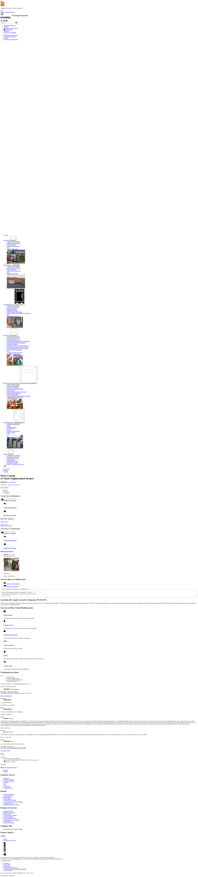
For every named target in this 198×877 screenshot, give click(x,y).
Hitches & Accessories (9, 812)
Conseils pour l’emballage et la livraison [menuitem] (19, 313)
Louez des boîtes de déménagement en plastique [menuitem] (18, 396)
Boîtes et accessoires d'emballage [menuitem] (12, 383)
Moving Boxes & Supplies (10, 815)
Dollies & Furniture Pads (10, 800)
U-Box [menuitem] (9, 304)
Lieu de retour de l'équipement (11, 594)
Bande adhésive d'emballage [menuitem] (14, 393)
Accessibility (7, 786)
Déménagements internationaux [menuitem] (14, 312)
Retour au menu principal (13, 242)
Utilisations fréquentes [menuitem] (12, 310)
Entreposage (14, 335)
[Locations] (6, 21)
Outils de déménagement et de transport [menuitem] (16, 392)
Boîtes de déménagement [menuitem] (13, 386)
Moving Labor (7, 814)
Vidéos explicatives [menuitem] (11, 244)
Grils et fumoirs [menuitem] (10, 460)
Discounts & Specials (9, 822)
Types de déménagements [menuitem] (13, 431)
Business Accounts (8, 811)
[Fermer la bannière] (2, 1)
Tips (5, 783)
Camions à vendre (8, 665)
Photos (6, 493)
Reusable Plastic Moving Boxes (11, 804)
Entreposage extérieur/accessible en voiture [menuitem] (17, 348)
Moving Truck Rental (9, 794)
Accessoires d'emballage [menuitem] (13, 387)
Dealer (5, 839)
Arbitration (6, 863)
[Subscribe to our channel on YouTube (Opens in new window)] (5, 855)
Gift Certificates (7, 821)
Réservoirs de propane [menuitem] (12, 463)
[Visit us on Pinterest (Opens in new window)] (5, 848)
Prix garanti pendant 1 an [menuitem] (10, 25)
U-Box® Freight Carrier (10, 840)
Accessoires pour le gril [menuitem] (12, 458)
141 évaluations (12, 482)
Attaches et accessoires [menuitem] (12, 249)
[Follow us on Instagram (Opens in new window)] (5, 846)
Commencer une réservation (13, 268)
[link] (18, 18)
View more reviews (5, 750)
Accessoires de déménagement (11, 635)
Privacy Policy (7, 864)
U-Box (19, 304)
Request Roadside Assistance (9, 767)
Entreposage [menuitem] (7, 335)
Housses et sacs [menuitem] (10, 390)
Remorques (13, 240)
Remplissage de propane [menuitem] (13, 457)
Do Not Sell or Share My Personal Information (15, 869)
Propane (11, 454)
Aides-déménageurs (19, 422)
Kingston (6, 470)
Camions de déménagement (10, 507)
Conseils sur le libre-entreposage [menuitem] (15, 352)
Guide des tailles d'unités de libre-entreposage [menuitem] (18, 347)
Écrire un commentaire (6, 696)
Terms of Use (7, 866)
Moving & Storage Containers (13, 801)
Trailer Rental (7, 797)
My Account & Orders (9, 781)
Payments (6, 782)
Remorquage (7, 265)
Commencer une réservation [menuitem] (13, 243)
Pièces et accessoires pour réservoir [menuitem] (15, 464)
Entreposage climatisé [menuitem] (12, 344)
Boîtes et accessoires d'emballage (28, 383)
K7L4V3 (6, 471)
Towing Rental (7, 798)
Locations (8, 870)
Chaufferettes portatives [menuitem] (12, 461)
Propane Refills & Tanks (10, 818)
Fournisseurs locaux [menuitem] (12, 427)
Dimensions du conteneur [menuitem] (13, 316)
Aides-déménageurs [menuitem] (9, 422)
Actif (2, 10)
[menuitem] (21, 268)
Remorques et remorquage (9, 500)
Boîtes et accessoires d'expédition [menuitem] (15, 389)
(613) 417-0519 (4, 487)
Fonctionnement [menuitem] (11, 428)
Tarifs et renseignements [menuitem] (13, 307)
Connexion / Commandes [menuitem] (10, 32)
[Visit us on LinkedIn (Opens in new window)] (5, 850)
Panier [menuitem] (7, 31)
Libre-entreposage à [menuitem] (13, 340)
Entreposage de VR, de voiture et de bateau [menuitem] (17, 345)
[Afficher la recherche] (4, 21)
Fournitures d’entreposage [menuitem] (13, 354)
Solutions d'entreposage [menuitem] (12, 394)
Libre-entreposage (8, 615)
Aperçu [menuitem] (8, 425)
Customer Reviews (8, 788)
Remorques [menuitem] (7, 240)
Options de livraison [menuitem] (12, 309)
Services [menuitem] (9, 430)
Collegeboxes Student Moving (11, 819)
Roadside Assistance (9, 779)
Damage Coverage (8, 816)
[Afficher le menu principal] (2, 14)
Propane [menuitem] (6, 454)
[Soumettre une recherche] (16, 23)
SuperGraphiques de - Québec (13, 829)
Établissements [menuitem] (8, 29)
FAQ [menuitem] (8, 247)
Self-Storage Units (8, 803)
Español (6, 771)
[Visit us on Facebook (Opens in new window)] (5, 844)
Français (6, 770)
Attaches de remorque (9, 645)
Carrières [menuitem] (6, 27)
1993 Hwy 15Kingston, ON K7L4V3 (6, 525)
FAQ (5, 785)
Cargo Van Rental (8, 795)
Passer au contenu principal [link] (7, 12)
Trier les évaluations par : (7, 684)
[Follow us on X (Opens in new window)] (5, 853)
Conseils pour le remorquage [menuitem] (14, 271)
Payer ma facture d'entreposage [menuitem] (14, 349)
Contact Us (6, 778)
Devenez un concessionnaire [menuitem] (11, 28)
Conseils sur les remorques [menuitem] (13, 246)
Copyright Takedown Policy (11, 867)
